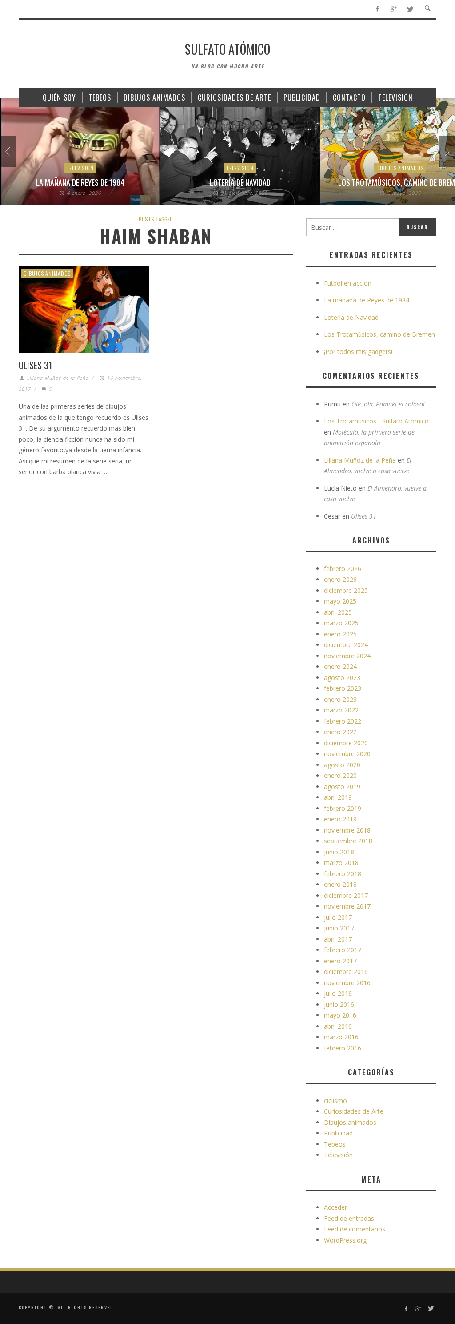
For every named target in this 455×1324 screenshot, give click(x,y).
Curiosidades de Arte (353, 1111)
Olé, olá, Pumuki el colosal (388, 404)
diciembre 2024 (346, 644)
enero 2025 (340, 634)
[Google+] (393, 9)
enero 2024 (340, 666)
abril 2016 (338, 1026)
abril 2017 (338, 939)
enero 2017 (340, 961)
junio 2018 (339, 852)
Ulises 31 (35, 365)
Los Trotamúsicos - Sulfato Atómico (376, 421)
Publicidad (338, 1133)
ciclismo (335, 1100)
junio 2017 (339, 928)
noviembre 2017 (347, 906)
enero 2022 (340, 732)
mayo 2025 (340, 601)
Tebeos (335, 1144)
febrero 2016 (342, 1048)
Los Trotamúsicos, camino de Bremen (379, 334)
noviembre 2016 (347, 982)
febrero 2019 (342, 808)
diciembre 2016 (346, 971)
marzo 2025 (341, 623)
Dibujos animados (399, 168)
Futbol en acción (347, 283)
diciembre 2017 (346, 895)
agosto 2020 (342, 765)
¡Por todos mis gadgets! (358, 351)
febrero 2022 (342, 721)
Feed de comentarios (354, 1229)
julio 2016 (338, 993)
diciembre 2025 (346, 590)
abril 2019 (338, 797)
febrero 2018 (342, 873)
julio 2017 (338, 917)
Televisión (80, 168)
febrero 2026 (342, 568)
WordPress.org (345, 1240)
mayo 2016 (340, 1015)
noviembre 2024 (347, 656)
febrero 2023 (342, 688)
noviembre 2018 (347, 830)
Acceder (335, 1207)
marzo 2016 (341, 1037)
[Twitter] (410, 9)
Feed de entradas (349, 1218)
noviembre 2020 (347, 753)
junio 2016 (339, 1004)
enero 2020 (340, 775)
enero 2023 (340, 699)
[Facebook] (377, 9)
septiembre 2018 (348, 841)
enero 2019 (340, 819)
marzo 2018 (341, 862)
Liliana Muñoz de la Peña (58, 377)
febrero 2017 (342, 950)
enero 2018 (340, 884)
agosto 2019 (342, 786)
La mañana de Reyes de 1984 (80, 182)
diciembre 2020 (346, 743)
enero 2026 (340, 579)
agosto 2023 (342, 677)
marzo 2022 (341, 710)
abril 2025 (338, 612)
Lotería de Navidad (240, 182)
